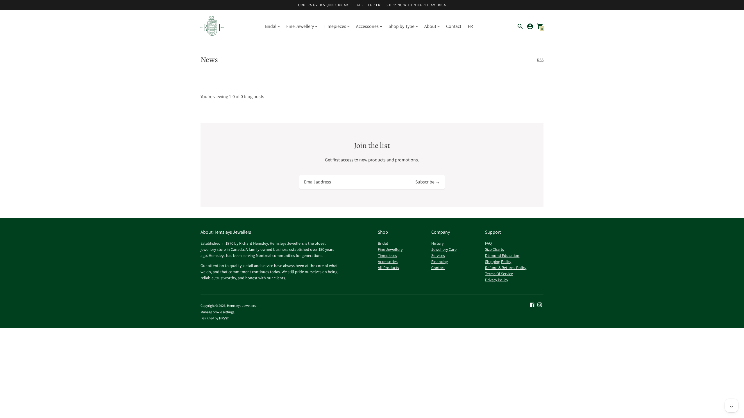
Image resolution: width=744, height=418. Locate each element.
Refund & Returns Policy (505, 267)
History (437, 243)
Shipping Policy (498, 261)
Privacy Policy (496, 279)
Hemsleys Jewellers (241, 305)
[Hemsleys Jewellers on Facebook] (532, 304)
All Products (388, 267)
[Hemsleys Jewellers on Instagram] (539, 304)
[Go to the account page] (530, 26)
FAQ (488, 243)
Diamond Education (502, 255)
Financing (439, 261)
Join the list (372, 145)
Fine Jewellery (390, 249)
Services (438, 255)
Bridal (383, 243)
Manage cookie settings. (218, 312)
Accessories (388, 261)
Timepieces (387, 255)
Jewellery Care (444, 249)
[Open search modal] (520, 26)
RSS (540, 59)
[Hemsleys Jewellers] (212, 26)
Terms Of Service (499, 273)
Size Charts (494, 249)
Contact (453, 26)
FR (470, 26)
